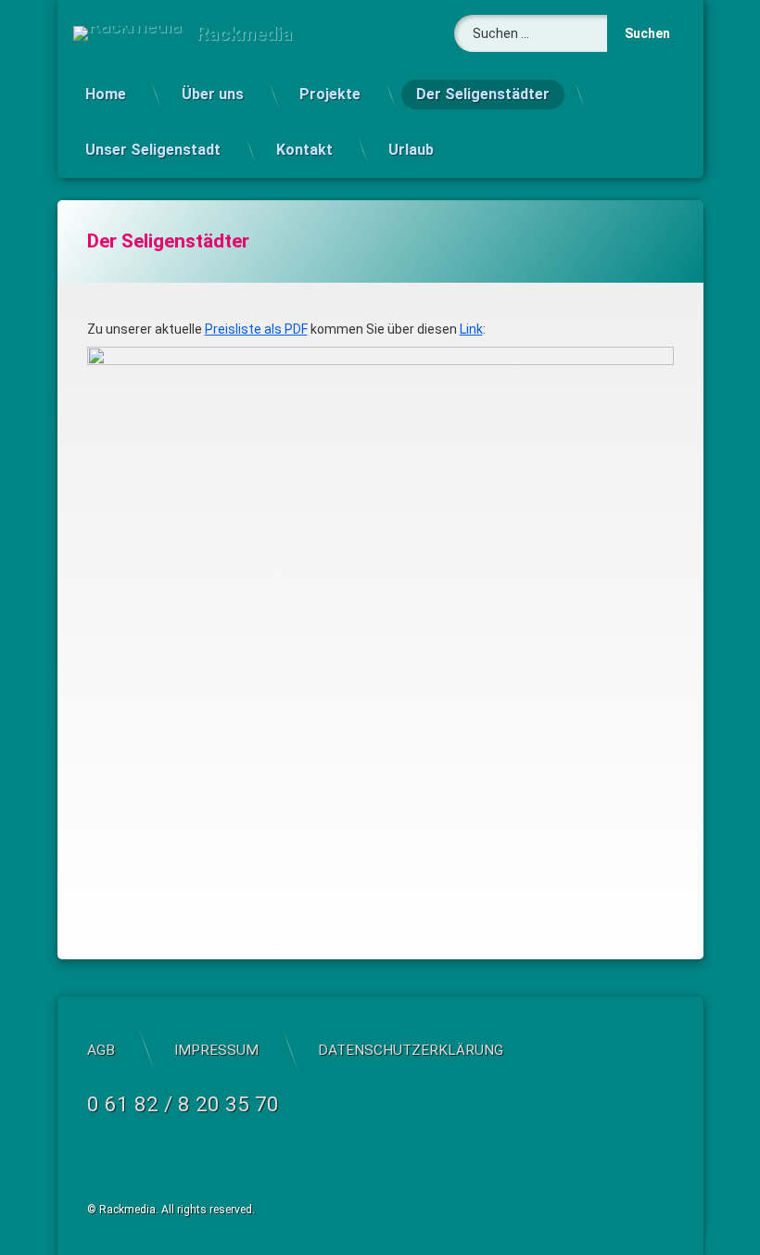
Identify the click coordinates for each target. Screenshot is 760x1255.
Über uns (213, 94)
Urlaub (411, 149)
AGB (101, 1050)
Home (105, 94)
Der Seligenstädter (483, 94)
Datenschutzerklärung (410, 1050)
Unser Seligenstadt (153, 149)
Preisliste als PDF (256, 329)
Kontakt (304, 149)
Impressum (216, 1050)
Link (471, 329)
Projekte (330, 94)
